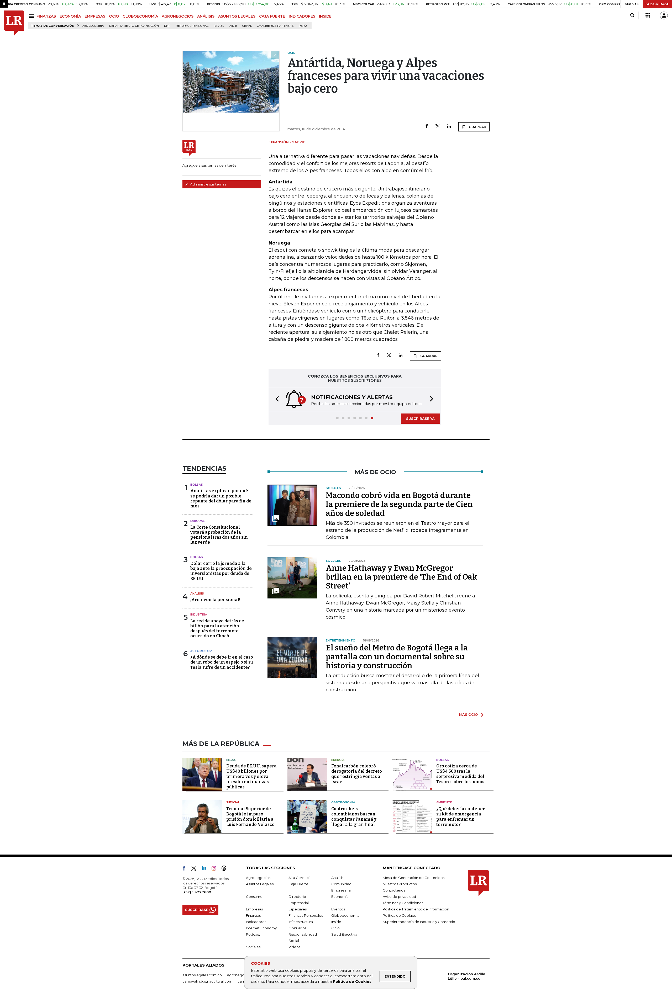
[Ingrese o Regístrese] (664, 15)
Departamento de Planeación (134, 26)
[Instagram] (216, 869)
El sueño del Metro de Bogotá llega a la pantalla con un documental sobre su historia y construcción (397, 656)
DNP (167, 26)
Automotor (201, 651)
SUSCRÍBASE (657, 4)
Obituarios (297, 928)
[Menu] (32, 16)
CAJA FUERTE (272, 16)
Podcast (253, 934)
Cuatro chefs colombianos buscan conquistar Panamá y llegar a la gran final (353, 816)
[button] (276, 399)
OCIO (114, 16)
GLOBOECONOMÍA (140, 16)
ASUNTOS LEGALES (236, 16)
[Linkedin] (449, 126)
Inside (336, 922)
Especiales (297, 909)
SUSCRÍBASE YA (420, 418)
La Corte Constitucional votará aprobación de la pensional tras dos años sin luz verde (219, 535)
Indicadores (256, 922)
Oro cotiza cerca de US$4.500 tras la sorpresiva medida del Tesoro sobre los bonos (460, 773)
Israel (219, 26)
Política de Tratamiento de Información (416, 909)
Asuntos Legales (260, 884)
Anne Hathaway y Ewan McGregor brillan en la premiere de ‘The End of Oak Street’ (401, 577)
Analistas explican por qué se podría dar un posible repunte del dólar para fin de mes (220, 498)
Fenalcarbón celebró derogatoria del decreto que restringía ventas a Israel (356, 773)
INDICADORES (302, 16)
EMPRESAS (95, 16)
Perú (303, 26)
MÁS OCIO (468, 714)
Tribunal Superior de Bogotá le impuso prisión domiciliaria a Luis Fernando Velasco (250, 816)
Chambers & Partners (275, 26)
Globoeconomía (345, 915)
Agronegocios (258, 878)
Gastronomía (343, 802)
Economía (340, 896)
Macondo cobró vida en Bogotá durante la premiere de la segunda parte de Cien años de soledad (399, 504)
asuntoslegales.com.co (202, 975)
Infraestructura (300, 922)
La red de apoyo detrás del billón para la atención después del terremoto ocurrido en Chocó (218, 628)
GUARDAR (477, 127)
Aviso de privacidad (399, 896)
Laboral (197, 521)
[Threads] (226, 869)
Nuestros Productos (400, 884)
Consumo (254, 896)
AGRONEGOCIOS (177, 16)
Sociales (253, 947)
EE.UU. (231, 760)
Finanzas (253, 915)
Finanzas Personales (305, 915)
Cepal (247, 26)
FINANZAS (46, 16)
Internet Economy (261, 928)
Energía (337, 760)
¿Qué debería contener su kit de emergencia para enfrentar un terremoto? (460, 816)
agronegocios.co (241, 975)
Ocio (335, 928)
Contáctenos (394, 890)
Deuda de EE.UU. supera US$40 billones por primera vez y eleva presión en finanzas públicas (251, 776)
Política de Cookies (352, 981)
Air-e (233, 26)
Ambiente (444, 802)
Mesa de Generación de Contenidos (413, 878)
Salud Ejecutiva (344, 934)
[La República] (14, 23)
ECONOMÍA (70, 16)
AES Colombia (93, 26)
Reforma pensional (192, 26)
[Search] (632, 15)
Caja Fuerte (298, 884)
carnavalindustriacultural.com (207, 981)
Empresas (254, 909)
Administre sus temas (207, 184)
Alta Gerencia (300, 878)
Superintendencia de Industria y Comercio (419, 922)
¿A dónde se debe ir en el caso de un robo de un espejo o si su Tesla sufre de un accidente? (221, 662)
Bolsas (196, 484)
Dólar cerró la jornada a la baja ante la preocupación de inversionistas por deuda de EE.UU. (221, 571)
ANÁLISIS (205, 16)
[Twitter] (437, 126)
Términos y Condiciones (403, 903)
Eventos (338, 909)
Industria (198, 614)
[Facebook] (427, 126)
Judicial (233, 802)
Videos (294, 947)
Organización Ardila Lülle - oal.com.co (466, 976)
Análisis (197, 593)
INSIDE (325, 16)
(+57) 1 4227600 (196, 892)
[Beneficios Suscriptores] (648, 15)
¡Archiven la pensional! (215, 599)
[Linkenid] (206, 869)
